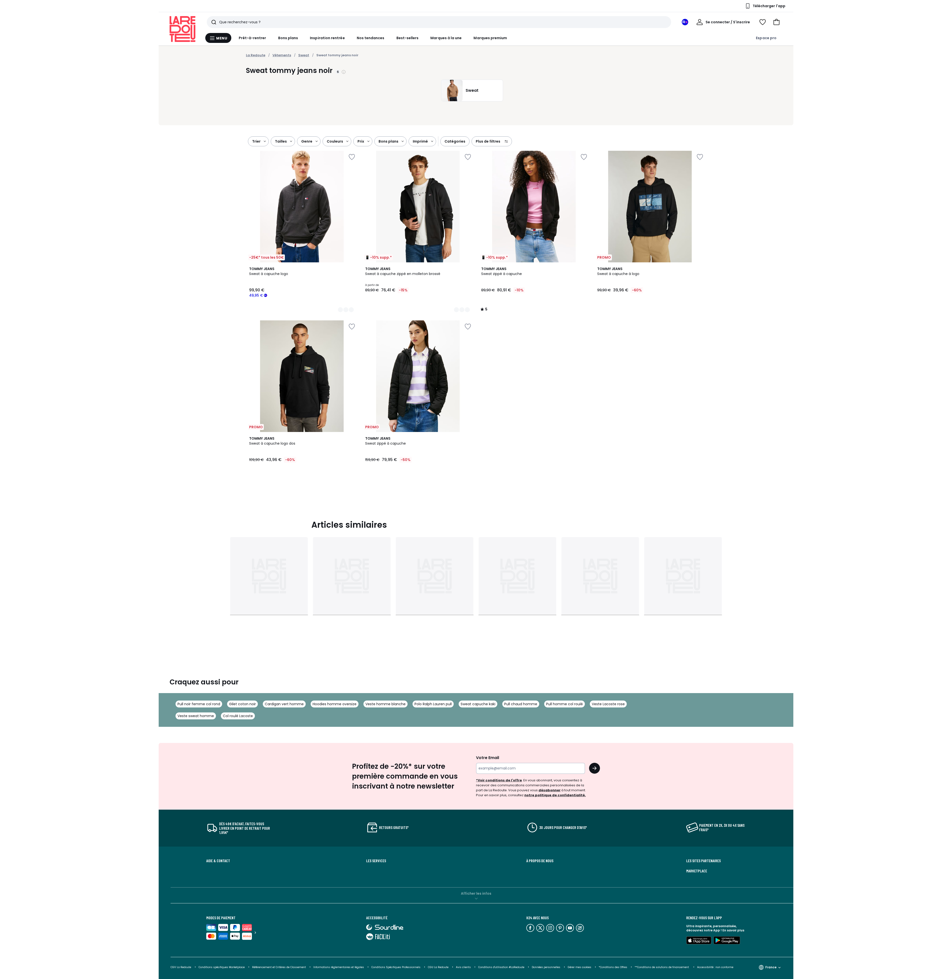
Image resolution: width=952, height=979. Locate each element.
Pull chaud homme (520, 704)
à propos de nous (539, 860)
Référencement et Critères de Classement (279, 967)
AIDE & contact (218, 860)
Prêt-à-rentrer (252, 37)
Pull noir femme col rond (199, 704)
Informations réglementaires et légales (338, 967)
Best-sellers (407, 37)
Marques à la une (446, 37)
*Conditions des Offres (613, 967)
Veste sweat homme (196, 715)
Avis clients (463, 967)
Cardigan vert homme (284, 704)
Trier (256, 141)
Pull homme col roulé (564, 704)
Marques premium (490, 37)
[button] (776, 22)
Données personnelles (546, 967)
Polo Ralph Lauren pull (433, 704)
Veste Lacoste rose (608, 704)
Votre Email (487, 758)
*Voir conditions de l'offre (499, 780)
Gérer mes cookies (579, 967)
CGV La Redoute (181, 967)
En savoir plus (733, 930)
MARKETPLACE (696, 871)
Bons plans (288, 37)
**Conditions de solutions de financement (662, 967)
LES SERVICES (376, 860)
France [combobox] (770, 967)
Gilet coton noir (242, 704)
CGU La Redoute (438, 967)
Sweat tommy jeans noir (337, 55)
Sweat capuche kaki (478, 704)
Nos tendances (371, 37)
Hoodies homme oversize (335, 704)
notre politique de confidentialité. (555, 795)
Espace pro (766, 37)
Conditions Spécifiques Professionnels (395, 967)
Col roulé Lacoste (238, 715)
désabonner (549, 790)
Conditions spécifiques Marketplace (222, 967)
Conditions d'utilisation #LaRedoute (501, 967)
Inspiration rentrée (327, 37)
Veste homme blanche (385, 704)
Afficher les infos (476, 893)
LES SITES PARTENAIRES (703, 860)
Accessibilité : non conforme (715, 967)
